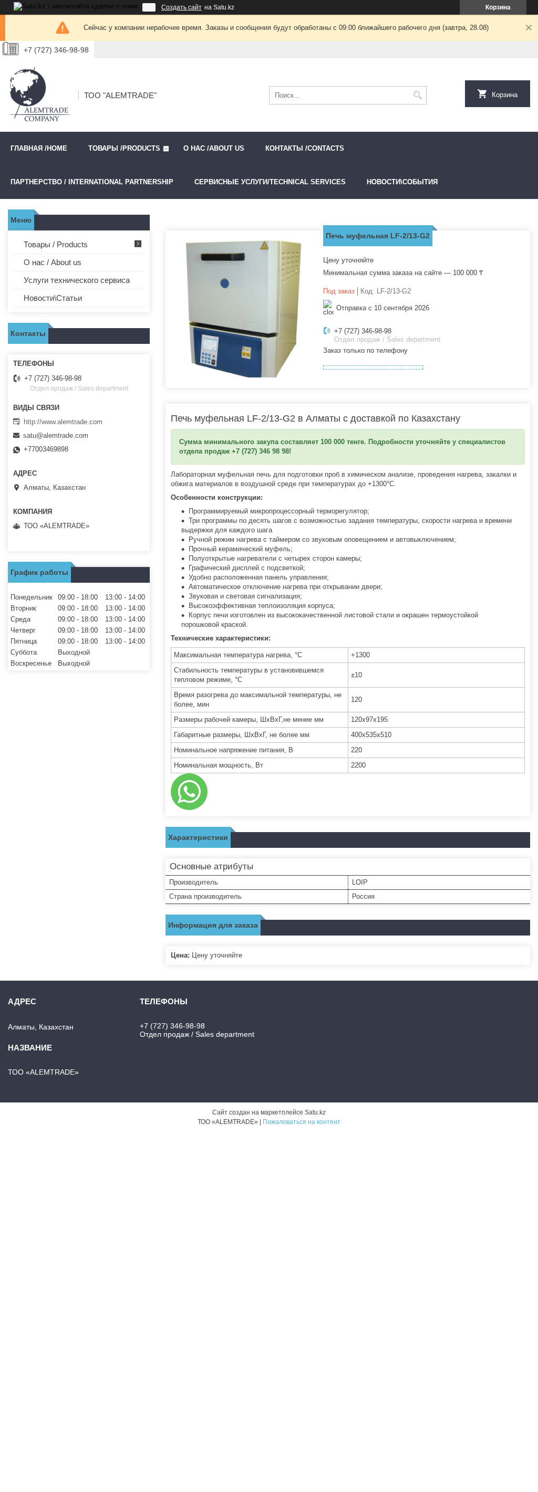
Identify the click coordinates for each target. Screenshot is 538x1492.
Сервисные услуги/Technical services (270, 182)
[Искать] (417, 95)
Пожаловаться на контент (301, 1122)
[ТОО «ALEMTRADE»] (39, 95)
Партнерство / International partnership (92, 182)
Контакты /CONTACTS (304, 148)
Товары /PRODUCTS (124, 148)
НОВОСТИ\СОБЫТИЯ (402, 182)
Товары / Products (56, 244)
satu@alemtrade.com (55, 435)
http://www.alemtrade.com (63, 422)
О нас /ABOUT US (213, 148)
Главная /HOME (39, 148)
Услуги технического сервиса (77, 280)
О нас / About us (52, 262)
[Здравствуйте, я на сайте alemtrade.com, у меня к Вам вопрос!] (189, 791)
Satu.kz (315, 1112)
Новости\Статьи (53, 297)
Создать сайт (181, 7)
